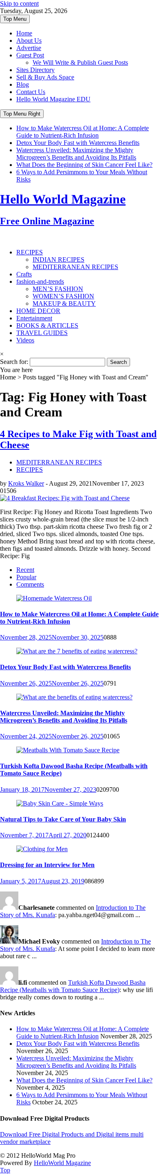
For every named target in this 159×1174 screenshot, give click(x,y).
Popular (26, 577)
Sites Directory (35, 69)
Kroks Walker (26, 483)
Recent (25, 569)
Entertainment (34, 318)
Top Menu (14, 19)
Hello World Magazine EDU (53, 99)
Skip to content (19, 3)
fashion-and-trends (40, 281)
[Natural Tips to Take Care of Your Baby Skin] (59, 803)
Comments (30, 584)
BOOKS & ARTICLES (47, 325)
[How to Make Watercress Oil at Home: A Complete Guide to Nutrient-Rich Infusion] (54, 598)
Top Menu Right (21, 114)
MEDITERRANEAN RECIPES (75, 266)
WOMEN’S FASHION (63, 296)
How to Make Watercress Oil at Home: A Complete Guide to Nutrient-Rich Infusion (82, 132)
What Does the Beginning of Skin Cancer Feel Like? (84, 164)
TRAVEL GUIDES (42, 332)
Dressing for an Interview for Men (47, 864)
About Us (29, 40)
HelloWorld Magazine (62, 1162)
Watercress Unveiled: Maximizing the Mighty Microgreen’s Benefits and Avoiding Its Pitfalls (76, 154)
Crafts (24, 274)
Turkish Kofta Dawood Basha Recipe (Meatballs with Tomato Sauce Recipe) (73, 986)
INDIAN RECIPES (58, 259)
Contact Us (30, 91)
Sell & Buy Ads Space (45, 77)
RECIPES (29, 252)
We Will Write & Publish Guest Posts (80, 62)
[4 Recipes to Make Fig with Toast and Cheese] (65, 498)
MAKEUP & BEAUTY (64, 303)
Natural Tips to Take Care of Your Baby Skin (63, 819)
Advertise (28, 47)
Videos (25, 340)
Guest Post (30, 55)
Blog (22, 84)
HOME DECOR (38, 310)
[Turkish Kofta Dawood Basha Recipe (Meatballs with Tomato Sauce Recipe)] (67, 750)
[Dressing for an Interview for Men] (42, 848)
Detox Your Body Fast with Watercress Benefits (77, 142)
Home (24, 33)
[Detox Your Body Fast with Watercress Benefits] (76, 651)
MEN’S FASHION (58, 288)
